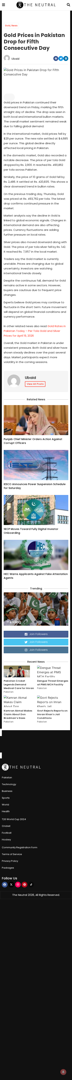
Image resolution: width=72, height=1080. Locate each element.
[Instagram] (18, 884)
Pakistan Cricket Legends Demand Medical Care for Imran (19, 684)
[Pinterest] (24, 884)
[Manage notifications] (63, 1072)
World (5, 804)
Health (6, 811)
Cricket (6, 826)
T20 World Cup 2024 (14, 819)
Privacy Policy (10, 861)
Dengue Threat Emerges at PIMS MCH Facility (52, 682)
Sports (6, 798)
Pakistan (8, 691)
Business (7, 791)
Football (6, 833)
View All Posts (35, 384)
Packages (8, 867)
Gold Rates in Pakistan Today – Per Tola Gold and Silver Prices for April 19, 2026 (35, 331)
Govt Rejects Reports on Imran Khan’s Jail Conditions (52, 714)
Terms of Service (12, 854)
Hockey (6, 839)
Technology (9, 784)
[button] (55, 58)
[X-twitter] (11, 884)
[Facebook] (5, 884)
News (14, 25)
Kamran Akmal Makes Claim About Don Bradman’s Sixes (18, 714)
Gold (7, 25)
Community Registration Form (19, 847)
